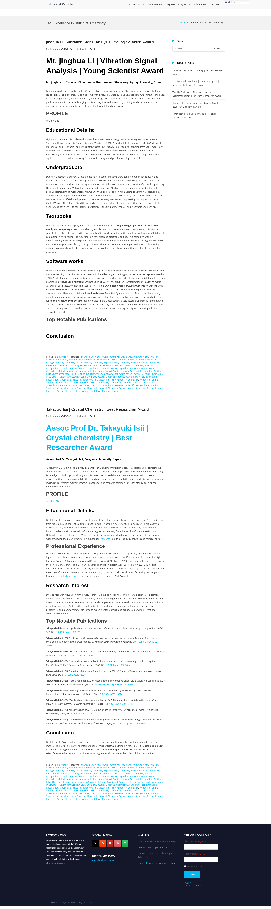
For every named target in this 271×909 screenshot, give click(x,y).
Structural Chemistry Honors (61, 388)
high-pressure (70, 576)
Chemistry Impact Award (105, 362)
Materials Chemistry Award (120, 376)
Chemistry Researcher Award (84, 365)
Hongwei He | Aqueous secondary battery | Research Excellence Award (195, 104)
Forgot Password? (193, 885)
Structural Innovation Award (92, 388)
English (231, 2)
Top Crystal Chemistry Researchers (70, 391)
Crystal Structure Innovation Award (137, 368)
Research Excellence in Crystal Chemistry (86, 382)
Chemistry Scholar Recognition (116, 365)
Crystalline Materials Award (60, 371)
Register (171, 4)
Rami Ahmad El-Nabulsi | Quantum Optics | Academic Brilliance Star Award (195, 83)
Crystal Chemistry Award (72, 368)
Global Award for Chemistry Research (131, 373)
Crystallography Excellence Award (94, 371)
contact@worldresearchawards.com (156, 863)
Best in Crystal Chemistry (81, 359)
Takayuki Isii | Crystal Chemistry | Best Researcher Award (97, 409)
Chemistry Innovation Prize (133, 362)
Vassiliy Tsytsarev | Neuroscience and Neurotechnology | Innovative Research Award (196, 94)
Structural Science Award (121, 388)
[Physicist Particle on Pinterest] (117, 843)
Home (132, 4)
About (141, 4)
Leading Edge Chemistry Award (88, 376)
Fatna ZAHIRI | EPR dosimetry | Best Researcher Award (197, 72)
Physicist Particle (60, 4)
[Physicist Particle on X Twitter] (95, 843)
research (105, 538)
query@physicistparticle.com (153, 847)
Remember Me (194, 866)
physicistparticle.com (55, 860)
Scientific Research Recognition (142, 385)
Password (195, 853)
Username (195, 841)
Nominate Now (155, 4)
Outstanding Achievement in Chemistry (117, 379)
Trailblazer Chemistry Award (105, 391)
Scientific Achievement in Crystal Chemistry (132, 382)
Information (200, 4)
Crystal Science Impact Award (102, 368)
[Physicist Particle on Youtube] (110, 843)
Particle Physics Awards (104, 860)
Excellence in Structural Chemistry (92, 373)
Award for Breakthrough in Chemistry (129, 356)
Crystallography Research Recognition (133, 371)
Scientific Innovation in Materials (107, 385)
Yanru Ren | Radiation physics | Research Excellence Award (194, 115)
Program (182, 4)
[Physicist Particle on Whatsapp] (125, 843)
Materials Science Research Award (78, 379)
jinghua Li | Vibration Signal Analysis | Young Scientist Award (100, 42)
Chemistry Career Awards (77, 362)
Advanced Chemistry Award (94, 356)
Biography (62, 356)
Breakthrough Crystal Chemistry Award (116, 359)
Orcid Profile (52, 501)
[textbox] (105, 99)
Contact (216, 4)
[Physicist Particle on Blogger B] (102, 843)
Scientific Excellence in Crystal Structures (67, 385)
